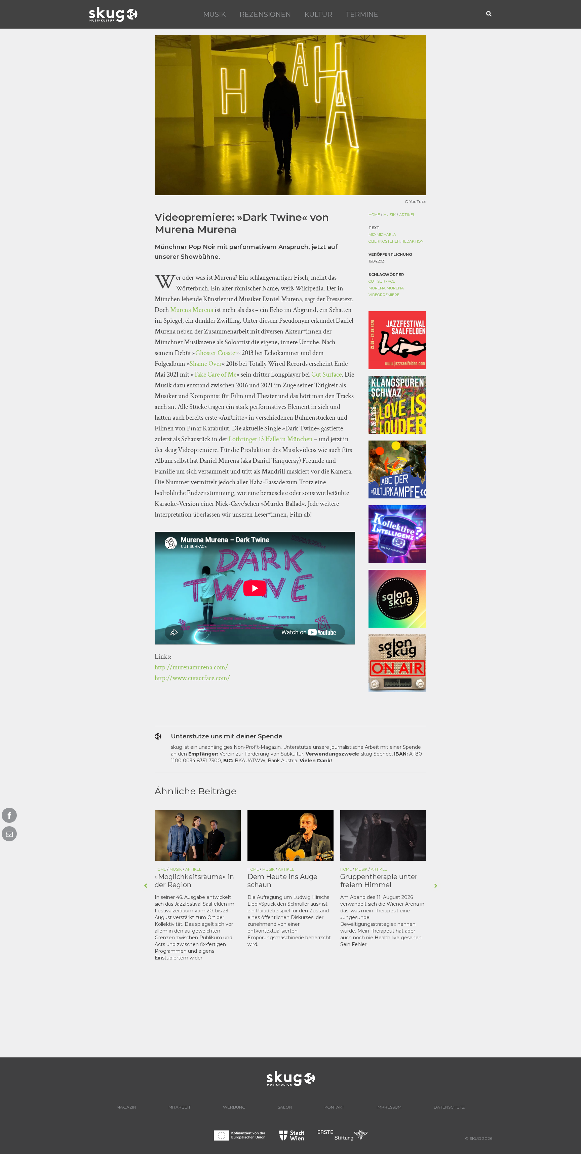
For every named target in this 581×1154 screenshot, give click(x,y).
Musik (214, 14)
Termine (362, 14)
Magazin (126, 1107)
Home (374, 214)
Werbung (234, 1107)
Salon (285, 1107)
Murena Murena (191, 310)
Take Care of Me (215, 374)
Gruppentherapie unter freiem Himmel (379, 881)
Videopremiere (384, 294)
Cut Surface (326, 374)
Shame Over (206, 363)
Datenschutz (449, 1107)
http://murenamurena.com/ (191, 667)
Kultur (318, 14)
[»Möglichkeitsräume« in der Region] (198, 835)
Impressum (389, 1107)
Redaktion (412, 241)
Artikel (407, 214)
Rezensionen (265, 14)
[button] (489, 14)
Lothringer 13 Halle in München (271, 439)
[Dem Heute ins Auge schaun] (290, 835)
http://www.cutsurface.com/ (192, 678)
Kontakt (334, 1107)
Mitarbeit (179, 1107)
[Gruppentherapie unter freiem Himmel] (383, 835)
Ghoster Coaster (216, 353)
